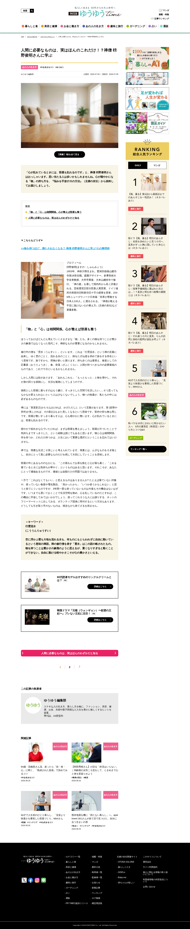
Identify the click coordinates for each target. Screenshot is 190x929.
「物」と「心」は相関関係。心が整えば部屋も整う (55, 212)
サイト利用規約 (150, 867)
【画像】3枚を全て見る (68, 154)
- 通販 (67, 898)
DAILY (138, 165)
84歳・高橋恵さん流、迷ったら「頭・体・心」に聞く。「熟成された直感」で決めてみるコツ (44, 770)
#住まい (75, 826)
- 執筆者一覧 (96, 872)
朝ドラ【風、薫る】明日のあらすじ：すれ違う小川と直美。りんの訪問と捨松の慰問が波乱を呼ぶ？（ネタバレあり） (146, 338)
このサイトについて (152, 857)
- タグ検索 (95, 898)
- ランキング (96, 893)
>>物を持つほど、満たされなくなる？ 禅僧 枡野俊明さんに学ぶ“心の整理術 (65, 248)
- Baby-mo (121, 877)
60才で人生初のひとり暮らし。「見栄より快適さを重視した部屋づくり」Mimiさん (43, 817)
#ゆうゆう (59, 67)
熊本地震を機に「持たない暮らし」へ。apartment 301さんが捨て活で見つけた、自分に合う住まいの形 (95, 818)
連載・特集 (164, 14)
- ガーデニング (71, 888)
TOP (22, 36)
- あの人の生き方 (72, 872)
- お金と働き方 (71, 877)
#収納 (23, 822)
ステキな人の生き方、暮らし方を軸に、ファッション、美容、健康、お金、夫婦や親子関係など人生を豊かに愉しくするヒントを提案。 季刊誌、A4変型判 (77, 711)
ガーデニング (136, 438)
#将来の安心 (77, 777)
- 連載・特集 (96, 857)
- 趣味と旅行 (70, 883)
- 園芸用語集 (96, 903)
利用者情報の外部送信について (155, 881)
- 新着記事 (95, 888)
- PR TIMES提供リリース (76, 903)
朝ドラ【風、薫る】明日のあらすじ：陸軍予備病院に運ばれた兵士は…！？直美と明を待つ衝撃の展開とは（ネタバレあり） (146, 290)
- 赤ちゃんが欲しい (126, 883)
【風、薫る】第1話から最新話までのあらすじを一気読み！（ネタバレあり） (146, 197)
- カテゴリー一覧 (72, 857)
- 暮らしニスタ (123, 867)
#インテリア (32, 822)
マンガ (166, 10)
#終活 (85, 777)
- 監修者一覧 (96, 877)
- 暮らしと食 (70, 862)
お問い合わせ (149, 887)
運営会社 (147, 862)
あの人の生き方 (32, 36)
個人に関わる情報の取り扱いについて (155, 873)
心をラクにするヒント (48, 36)
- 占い (67, 893)
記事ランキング (162, 18)
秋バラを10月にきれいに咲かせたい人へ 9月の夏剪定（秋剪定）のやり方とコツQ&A (147, 426)
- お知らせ (95, 883)
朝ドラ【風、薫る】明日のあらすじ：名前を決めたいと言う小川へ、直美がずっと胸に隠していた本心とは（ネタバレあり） (146, 243)
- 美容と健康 (70, 867)
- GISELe (121, 872)
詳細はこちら (100, 586)
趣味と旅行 (136, 209)
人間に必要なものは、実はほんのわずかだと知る (53, 218)
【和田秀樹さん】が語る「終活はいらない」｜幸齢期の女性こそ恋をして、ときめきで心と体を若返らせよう (95, 770)
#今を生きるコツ (47, 67)
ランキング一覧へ (138, 449)
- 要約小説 (95, 867)
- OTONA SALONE (125, 862)
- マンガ (94, 862)
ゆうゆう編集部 (55, 700)
